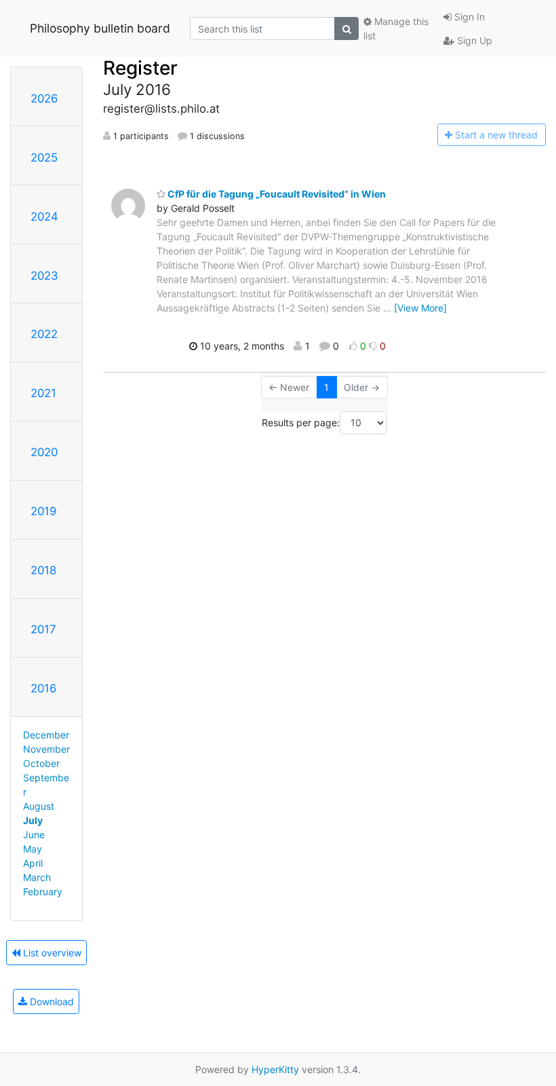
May (32, 849)
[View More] (420, 308)
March (37, 877)
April (33, 863)
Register (140, 67)
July (33, 820)
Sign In (468, 16)
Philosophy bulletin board (100, 28)
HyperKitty (275, 1069)
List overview (50, 952)
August (38, 806)
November (46, 749)
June (34, 834)
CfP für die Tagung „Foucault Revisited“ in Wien (275, 194)
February (42, 891)
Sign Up (473, 40)
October (41, 763)
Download (50, 1001)
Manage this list (396, 28)
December (46, 735)
